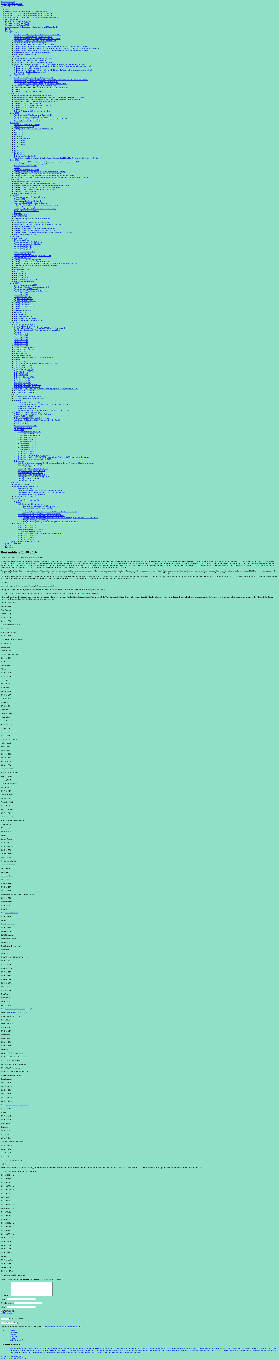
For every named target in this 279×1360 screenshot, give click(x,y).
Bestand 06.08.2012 (21, 336)
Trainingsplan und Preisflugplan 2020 (27, 121)
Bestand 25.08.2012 (21, 346)
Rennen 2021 (14, 56)
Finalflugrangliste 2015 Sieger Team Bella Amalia (31, 203)
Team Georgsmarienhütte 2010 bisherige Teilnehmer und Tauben (40, 490)
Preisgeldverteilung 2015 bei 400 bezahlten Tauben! (32, 218)
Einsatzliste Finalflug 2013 (23, 297)
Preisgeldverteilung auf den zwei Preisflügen (38, 508)
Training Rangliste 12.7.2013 (24, 316)
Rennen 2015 (14, 195)
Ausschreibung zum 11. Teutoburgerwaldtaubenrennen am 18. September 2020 (41, 119)
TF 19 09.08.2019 (20, 140)
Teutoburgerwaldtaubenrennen (11, 4)
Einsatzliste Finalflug (21, 353)
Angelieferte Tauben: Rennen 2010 (26, 486)
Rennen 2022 (14, 33)
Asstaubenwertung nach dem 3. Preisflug (28, 242)
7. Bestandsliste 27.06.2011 (27, 445)
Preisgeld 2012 (19, 359)
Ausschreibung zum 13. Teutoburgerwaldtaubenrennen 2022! (35, 41)
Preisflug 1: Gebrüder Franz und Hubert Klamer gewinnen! (34, 228)
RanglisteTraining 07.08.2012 (24, 369)
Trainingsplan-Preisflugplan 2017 (25, 193)
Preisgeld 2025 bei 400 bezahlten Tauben (19, 21)
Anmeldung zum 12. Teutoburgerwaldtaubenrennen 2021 (34, 58)
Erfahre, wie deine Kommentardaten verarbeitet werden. (61, 1327)
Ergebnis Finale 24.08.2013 (23, 299)
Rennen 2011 (14, 394)
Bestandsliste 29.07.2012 (22, 351)
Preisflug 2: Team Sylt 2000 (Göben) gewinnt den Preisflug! (34, 230)
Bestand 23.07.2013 (21, 295)
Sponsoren (9, 545)
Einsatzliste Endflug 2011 (27, 408)
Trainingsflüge (19, 461)
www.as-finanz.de (11, 913)
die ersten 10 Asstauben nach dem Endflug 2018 (30, 164)
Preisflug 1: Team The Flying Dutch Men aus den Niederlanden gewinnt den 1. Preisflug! (45, 175)
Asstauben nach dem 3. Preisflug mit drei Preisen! (31, 117)
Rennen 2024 (14, 93)
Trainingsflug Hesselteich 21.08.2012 (27, 387)
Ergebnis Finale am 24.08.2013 (25, 301)
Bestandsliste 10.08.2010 (27, 527)
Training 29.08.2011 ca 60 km (28, 467)
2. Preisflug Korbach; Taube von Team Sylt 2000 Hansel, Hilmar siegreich (39, 328)
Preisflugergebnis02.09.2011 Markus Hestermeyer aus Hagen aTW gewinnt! (44, 410)
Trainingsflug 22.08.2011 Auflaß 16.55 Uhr (33, 469)
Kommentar (5, 1295)
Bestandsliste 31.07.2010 (27, 539)
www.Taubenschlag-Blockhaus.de (17, 1105)
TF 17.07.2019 (19, 154)
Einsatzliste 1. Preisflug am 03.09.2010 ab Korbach (40, 506)
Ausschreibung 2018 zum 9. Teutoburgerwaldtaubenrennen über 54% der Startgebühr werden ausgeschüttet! (51, 177)
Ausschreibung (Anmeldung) (24, 496)
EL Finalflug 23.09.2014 (22, 254)
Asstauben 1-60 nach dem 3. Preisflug (27, 125)
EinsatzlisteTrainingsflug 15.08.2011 (30, 473)
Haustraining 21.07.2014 (22, 258)
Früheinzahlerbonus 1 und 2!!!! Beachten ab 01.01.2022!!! (34, 45)
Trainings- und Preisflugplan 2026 (17, 25)
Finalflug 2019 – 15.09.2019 (24, 127)
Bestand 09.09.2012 (21, 340)
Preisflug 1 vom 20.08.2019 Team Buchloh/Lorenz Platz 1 (34, 129)
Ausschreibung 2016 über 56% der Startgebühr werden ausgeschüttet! (38, 224)
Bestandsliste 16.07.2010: (27, 535)
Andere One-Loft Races (13, 543)
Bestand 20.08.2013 (21, 293)
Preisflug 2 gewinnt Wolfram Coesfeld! (27, 68)
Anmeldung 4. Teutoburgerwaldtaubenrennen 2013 (31, 287)
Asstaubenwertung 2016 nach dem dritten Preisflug (31, 222)
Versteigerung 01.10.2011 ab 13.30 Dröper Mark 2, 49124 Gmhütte (37, 420)
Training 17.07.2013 (21, 314)
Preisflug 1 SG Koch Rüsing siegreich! (27, 260)
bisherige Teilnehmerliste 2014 (24, 252)
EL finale (17, 168)
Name (3, 1299)
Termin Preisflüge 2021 (22, 74)
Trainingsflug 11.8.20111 (26, 480)
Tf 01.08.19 (18, 131)
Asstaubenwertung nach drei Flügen (26, 170)
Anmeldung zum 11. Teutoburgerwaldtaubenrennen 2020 (33, 115)
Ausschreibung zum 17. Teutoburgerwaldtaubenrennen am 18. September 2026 (32, 17)
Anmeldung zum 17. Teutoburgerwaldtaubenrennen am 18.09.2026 (28, 15)
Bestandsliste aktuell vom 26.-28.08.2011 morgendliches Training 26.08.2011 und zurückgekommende (53, 457)
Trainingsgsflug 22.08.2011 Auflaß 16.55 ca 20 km (31, 418)
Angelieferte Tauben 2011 (23, 428)
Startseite (13, 1330)
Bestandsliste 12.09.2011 (26, 453)
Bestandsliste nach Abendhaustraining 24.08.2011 (35, 459)
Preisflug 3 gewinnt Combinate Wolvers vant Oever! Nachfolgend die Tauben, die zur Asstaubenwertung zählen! (53, 70)
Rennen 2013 (14, 283)
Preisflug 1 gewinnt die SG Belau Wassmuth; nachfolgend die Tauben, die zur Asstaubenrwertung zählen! (50, 46)
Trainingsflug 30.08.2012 (22, 383)
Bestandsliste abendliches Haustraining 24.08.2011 (35, 455)
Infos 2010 (17, 498)
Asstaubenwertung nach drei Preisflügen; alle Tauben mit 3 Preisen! (37, 39)
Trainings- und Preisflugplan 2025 (17, 23)
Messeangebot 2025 (12, 19)
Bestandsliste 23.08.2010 (27, 537)
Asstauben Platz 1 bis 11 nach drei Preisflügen (30, 60)
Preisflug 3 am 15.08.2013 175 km (26, 306)
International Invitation (22, 484)
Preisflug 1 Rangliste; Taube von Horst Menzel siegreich (33, 357)
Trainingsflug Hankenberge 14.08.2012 (27, 385)
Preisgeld (17, 109)
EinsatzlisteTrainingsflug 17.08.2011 (30, 465)
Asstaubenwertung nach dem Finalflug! (27, 244)
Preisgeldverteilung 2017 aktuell (25, 191)
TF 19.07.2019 (19, 152)
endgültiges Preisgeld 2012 (23, 355)
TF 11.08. (17, 213)
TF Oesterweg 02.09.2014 (23, 240)
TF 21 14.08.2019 (20, 144)
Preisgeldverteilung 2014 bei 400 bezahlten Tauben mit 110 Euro (36, 265)
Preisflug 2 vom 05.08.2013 (23, 305)
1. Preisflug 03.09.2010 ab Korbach (30, 504)
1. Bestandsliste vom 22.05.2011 (29, 432)
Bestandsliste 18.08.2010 (27, 525)
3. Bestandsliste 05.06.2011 (27, 437)
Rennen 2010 (14, 482)
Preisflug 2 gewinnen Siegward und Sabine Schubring (32, 105)
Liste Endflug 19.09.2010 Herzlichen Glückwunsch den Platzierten (41, 516)
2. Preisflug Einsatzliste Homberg (29, 402)
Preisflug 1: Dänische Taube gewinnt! (27, 207)
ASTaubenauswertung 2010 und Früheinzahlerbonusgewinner (39, 514)
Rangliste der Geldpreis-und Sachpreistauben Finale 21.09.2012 (36, 363)
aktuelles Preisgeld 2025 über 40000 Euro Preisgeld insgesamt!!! (27, 11)
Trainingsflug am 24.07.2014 (24, 281)
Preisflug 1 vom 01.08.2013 (23, 303)
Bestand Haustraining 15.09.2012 (25, 348)
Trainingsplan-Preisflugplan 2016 (25, 234)
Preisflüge (17, 400)
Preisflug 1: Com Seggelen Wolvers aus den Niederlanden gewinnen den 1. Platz (42, 185)
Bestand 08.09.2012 (21, 338)
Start (6, 9)
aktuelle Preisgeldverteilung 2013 (25, 285)
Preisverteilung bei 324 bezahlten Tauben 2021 (30, 72)
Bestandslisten (19, 430)
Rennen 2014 (14, 236)
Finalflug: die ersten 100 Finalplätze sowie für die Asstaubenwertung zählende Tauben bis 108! (46, 162)
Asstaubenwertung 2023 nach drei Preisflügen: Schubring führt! (36, 82)
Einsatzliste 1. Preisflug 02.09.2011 (30, 406)
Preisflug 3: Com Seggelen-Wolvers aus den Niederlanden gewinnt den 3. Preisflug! (43, 232)
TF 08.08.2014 (19, 267)
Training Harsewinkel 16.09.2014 (25, 279)
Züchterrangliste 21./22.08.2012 (25, 391)
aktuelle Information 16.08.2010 (29, 500)
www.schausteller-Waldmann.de (16, 1012)
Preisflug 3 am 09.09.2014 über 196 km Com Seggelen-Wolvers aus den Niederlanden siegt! (46, 263)
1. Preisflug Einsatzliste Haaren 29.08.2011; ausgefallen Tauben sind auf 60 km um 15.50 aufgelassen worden (56, 463)
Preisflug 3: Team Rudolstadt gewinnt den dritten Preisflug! (34, 189)
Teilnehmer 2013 (20, 312)
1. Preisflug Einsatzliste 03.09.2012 (26, 326)
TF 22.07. (17, 150)
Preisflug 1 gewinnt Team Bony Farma (27, 103)
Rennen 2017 (14, 179)
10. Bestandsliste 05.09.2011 (28, 434)
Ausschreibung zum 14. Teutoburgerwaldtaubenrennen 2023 (35, 86)
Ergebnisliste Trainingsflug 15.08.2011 (31, 475)
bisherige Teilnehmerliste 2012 (24, 324)
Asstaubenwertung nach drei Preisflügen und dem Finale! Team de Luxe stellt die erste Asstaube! (47, 99)
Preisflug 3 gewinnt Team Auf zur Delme (28, 107)
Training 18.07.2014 (21, 273)
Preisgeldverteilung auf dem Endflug (35, 520)
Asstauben (17, 332)
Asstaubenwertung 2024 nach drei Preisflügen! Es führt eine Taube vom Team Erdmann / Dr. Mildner (49, 97)
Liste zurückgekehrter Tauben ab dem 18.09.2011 (31, 398)
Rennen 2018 (14, 160)
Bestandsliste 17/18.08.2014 (23, 248)
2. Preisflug (22, 510)
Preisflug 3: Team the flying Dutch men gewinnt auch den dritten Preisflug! (40, 172)
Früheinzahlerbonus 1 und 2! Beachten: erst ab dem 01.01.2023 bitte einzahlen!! (41, 88)
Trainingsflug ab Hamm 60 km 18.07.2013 (28, 320)
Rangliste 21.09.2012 (21, 361)
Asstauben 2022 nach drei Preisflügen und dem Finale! (33, 37)
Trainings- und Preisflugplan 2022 (25, 54)
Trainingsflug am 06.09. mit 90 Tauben (31, 494)
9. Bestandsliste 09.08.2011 (27, 449)
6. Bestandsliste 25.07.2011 (27, 443)
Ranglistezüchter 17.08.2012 (24, 371)
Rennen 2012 (14, 322)
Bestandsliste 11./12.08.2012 (24, 349)
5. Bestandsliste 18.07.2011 (27, 441)
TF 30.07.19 (18, 146)
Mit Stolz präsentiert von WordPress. (13, 1358)
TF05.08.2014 (19, 271)
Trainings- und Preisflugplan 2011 (25, 426)
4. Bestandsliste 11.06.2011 (27, 439)
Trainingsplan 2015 (20, 215)
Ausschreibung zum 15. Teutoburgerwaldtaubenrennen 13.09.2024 (37, 101)
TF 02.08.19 (18, 132)
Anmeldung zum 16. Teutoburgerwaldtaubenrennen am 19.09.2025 (28, 13)
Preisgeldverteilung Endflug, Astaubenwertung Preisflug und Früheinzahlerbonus (50, 522)
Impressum (9, 547)
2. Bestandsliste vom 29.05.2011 (29, 435)
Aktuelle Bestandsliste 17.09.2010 (30, 531)
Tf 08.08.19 (18, 136)
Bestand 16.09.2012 (21, 342)
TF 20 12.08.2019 (20, 142)
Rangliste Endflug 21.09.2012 (24, 365)
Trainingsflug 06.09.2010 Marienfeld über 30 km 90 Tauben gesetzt (41, 492)
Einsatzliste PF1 (19, 199)
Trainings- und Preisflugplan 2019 (25, 156)
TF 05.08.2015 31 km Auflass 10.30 (26, 211)
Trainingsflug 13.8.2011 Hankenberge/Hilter (33, 477)
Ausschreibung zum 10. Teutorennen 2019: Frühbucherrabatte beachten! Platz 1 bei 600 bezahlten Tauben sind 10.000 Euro (56, 158)
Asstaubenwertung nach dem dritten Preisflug (29, 197)
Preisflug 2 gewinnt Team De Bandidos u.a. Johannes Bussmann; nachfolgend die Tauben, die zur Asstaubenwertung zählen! (57, 48)
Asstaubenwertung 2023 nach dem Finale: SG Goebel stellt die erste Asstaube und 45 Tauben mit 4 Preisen (51, 80)
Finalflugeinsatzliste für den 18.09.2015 (27, 201)
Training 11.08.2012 (21, 375)
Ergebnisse (9, 31)
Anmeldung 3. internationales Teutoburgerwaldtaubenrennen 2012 (37, 330)
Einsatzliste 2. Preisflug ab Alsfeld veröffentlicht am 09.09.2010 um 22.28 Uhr (50, 512)
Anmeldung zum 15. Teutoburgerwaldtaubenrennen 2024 (34, 95)
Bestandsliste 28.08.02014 (23, 250)
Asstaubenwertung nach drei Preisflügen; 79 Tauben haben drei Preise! (42, 84)
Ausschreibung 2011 (21, 422)
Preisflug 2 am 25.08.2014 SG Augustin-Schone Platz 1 (33, 262)
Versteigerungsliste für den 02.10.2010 (27, 541)
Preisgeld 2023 (19, 89)
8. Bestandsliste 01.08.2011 (27, 447)
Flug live (8, 29)
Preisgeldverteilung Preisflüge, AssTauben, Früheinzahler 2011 (35, 414)
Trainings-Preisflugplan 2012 (24, 377)
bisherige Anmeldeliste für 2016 (25, 226)
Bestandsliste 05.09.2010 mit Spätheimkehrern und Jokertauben (40, 533)
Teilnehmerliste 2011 (21, 424)
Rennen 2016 (14, 220)
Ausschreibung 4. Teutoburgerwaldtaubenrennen (31, 291)
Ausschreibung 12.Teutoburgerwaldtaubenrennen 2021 (33, 62)
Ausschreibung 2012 (21, 334)
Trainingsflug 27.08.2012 (22, 381)
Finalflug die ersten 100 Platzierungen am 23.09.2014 (32, 256)
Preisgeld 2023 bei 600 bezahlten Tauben (28, 91)
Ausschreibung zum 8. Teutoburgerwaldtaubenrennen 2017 (34, 183)
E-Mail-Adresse (7, 1303)
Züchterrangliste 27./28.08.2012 (25, 392)
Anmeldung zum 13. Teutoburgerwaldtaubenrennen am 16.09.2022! (37, 35)
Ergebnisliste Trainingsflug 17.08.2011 (31, 471)
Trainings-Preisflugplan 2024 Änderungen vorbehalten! (33, 111)
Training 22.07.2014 (21, 275)
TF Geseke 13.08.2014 (22, 269)
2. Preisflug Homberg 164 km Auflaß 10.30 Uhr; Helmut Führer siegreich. (43, 404)
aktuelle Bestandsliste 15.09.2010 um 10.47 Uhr (34, 529)
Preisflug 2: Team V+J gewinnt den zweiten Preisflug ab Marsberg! (37, 187)
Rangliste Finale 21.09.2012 (23, 367)
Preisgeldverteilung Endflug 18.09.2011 (27, 412)
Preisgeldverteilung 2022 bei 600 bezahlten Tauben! (32, 52)
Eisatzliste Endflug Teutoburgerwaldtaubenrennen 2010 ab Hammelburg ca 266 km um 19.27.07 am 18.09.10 (60, 518)
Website (3, 1307)
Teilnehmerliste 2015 (21, 217)
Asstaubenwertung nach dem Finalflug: (27, 181)
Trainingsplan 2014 (20, 238)
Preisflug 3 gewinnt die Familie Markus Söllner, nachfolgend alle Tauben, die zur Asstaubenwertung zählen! (51, 50)
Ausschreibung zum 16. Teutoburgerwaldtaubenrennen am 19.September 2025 (32, 27)
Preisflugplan (18, 308)
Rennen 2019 (14, 123)
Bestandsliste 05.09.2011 (26, 451)
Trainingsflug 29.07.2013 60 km (25, 318)
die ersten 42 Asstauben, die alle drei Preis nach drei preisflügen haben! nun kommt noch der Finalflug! (49, 64)
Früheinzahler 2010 (25, 488)
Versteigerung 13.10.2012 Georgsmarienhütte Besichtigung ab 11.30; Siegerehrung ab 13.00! (46, 389)
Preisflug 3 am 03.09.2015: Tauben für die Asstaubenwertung (35, 209)
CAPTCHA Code (15, 1319)
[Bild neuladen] (6, 1313)
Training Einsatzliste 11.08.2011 (29, 479)
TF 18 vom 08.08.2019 (22, 138)
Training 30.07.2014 (21, 277)
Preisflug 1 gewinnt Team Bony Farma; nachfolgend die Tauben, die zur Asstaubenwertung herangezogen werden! (53, 66)
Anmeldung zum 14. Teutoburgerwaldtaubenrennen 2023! (34, 78)
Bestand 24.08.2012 (21, 344)
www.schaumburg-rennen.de (15, 1009)
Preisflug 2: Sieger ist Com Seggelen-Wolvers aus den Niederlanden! (37, 174)
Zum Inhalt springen (8, 2)
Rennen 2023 (14, 76)
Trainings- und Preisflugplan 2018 (25, 166)
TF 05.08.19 (18, 134)
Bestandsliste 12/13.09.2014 (23, 246)
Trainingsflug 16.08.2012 (22, 379)
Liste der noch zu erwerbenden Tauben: (27, 396)
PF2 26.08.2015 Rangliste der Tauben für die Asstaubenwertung (36, 205)
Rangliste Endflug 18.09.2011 (24, 416)
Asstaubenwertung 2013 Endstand (26, 289)
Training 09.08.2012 (21, 373)
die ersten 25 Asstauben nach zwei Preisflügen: (30, 43)
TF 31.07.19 (18, 148)
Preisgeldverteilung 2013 (22, 310)
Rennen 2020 (14, 113)
